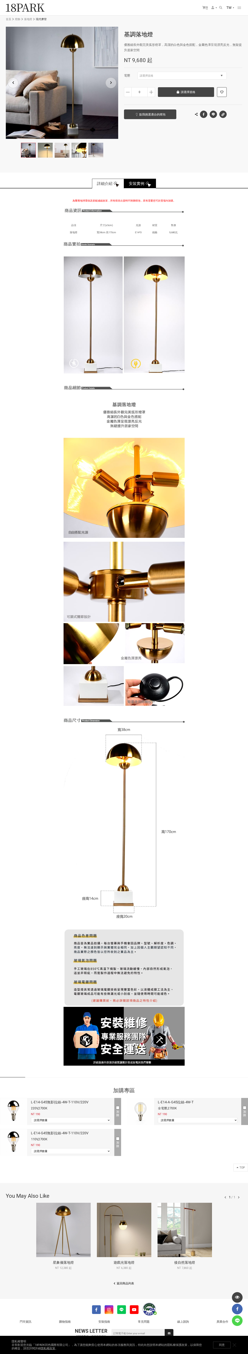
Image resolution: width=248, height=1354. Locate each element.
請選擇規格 (146, 75)
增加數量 (151, 92)
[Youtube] (134, 1309)
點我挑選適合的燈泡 (152, 114)
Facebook (203, 114)
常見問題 (144, 1321)
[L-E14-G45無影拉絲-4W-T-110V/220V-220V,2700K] (13, 1111)
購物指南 (65, 1321)
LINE (213, 114)
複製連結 (223, 114)
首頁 (8, 19)
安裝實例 (136, 183)
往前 (225, 1197)
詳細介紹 (104, 183)
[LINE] (121, 1309)
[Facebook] (96, 1309)
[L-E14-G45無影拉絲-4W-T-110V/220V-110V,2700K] (13, 1142)
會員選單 (214, 7)
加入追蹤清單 (222, 92)
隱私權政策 (48, 1348)
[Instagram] (109, 1309)
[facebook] (237, 1309)
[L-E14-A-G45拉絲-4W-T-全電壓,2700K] (140, 1111)
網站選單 (239, 8)
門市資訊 (25, 1321)
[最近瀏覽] (237, 1297)
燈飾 (17, 19)
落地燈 (28, 19)
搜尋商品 (221, 7)
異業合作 (222, 1321)
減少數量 (128, 92)
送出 (169, 1333)
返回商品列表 (125, 1283)
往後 (238, 1197)
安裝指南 (104, 1321)
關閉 (234, 1345)
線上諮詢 (183, 1321)
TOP (242, 1167)
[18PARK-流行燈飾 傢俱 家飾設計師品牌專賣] (25, 8)
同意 (222, 1345)
